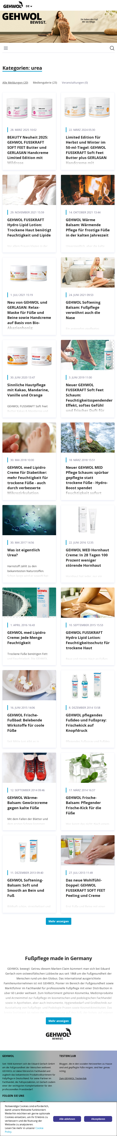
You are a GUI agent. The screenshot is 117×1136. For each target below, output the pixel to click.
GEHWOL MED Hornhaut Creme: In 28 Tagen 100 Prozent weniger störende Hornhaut (87, 557)
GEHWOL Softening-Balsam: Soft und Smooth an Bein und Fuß (25, 888)
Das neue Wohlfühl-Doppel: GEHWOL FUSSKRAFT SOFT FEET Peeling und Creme (85, 888)
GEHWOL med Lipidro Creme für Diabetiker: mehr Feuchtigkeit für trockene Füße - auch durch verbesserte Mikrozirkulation (27, 480)
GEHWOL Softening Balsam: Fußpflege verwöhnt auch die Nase (83, 310)
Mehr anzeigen (58, 921)
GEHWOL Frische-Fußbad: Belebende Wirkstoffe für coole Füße (25, 722)
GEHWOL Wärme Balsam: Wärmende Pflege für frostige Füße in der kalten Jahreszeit (88, 227)
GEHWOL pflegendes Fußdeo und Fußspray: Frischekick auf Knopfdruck (86, 722)
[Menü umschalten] (5, 48)
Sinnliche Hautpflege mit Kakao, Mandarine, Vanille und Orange (28, 390)
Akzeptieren (98, 1119)
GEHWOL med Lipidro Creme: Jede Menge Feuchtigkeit (26, 637)
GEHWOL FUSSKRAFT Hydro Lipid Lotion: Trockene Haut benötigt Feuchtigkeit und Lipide (29, 227)
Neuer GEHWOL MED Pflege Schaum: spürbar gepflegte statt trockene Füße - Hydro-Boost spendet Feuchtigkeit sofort (87, 480)
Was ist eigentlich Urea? (23, 552)
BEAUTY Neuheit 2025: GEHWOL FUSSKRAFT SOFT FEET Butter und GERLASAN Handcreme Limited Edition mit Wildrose (27, 150)
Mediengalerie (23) (45, 82)
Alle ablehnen (67, 1119)
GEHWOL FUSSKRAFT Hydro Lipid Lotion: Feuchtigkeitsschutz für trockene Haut (88, 640)
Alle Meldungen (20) (15, 82)
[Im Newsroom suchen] (112, 48)
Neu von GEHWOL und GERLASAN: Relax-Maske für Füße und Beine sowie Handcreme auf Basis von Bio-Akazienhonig (29, 315)
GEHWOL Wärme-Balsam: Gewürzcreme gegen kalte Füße (27, 802)
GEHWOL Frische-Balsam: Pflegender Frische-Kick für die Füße (83, 805)
